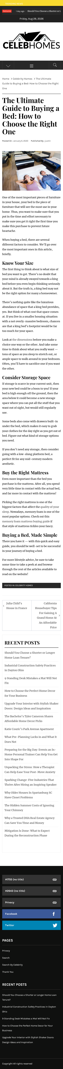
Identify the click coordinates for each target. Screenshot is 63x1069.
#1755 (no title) (14, 879)
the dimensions (22, 339)
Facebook (11, 913)
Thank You (7, 971)
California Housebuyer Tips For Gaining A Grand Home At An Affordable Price (46, 615)
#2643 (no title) (15, 890)
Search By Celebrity (12, 964)
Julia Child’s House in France (16, 606)
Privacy (9, 902)
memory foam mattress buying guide (26, 521)
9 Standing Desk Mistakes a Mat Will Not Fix (26, 1018)
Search (6, 957)
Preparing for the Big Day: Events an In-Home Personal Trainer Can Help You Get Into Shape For (31, 754)
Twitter (9, 925)
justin (48, 141)
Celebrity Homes (24, 585)
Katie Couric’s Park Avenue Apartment (29, 729)
